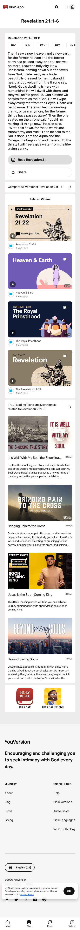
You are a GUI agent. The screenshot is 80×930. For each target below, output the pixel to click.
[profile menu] (69, 7)
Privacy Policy (27, 894)
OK (69, 891)
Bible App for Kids (53, 706)
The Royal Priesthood (32, 340)
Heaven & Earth (28, 292)
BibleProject (22, 248)
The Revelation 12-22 (32, 389)
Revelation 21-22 (29, 244)
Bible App (25, 706)
